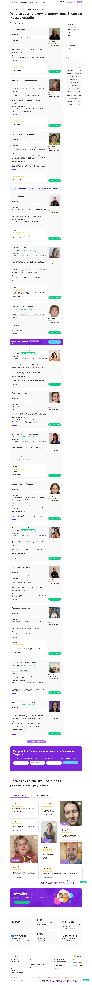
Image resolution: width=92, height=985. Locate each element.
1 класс (43, 9)
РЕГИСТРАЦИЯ (71, 2)
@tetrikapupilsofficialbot (61, 961)
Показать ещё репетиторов (36, 741)
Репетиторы (15, 9)
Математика (78, 73)
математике (15, 37)
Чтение (78, 91)
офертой (30, 767)
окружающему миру (41, 37)
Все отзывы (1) (17, 474)
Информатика (70, 67)
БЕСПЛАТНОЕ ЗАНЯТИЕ (54, 71)
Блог (11, 968)
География (78, 64)
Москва (23, 9)
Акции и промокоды (15, 961)
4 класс (78, 104)
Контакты (12, 966)
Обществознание (74, 79)
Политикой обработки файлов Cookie (58, 980)
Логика (79, 70)
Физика (79, 88)
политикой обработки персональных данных (42, 767)
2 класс (78, 101)
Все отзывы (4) (17, 179)
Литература (70, 70)
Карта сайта (13, 970)
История (79, 67)
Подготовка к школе (74, 98)
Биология (70, 64)
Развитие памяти (74, 85)
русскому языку (24, 37)
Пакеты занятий (14, 959)
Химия (69, 91)
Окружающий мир (32, 9)
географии (15, 670)
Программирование (35, 2)
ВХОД (79, 2)
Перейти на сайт (21, 902)
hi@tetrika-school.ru (60, 959)
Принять (86, 980)
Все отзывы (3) (17, 237)
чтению (32, 37)
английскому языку (17, 400)
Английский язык (74, 61)
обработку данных (64, 767)
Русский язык (70, 88)
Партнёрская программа (16, 972)
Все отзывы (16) (17, 70)
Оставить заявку (54, 342)
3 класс (70, 104)
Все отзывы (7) (17, 124)
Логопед (69, 73)
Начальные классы (74, 76)
